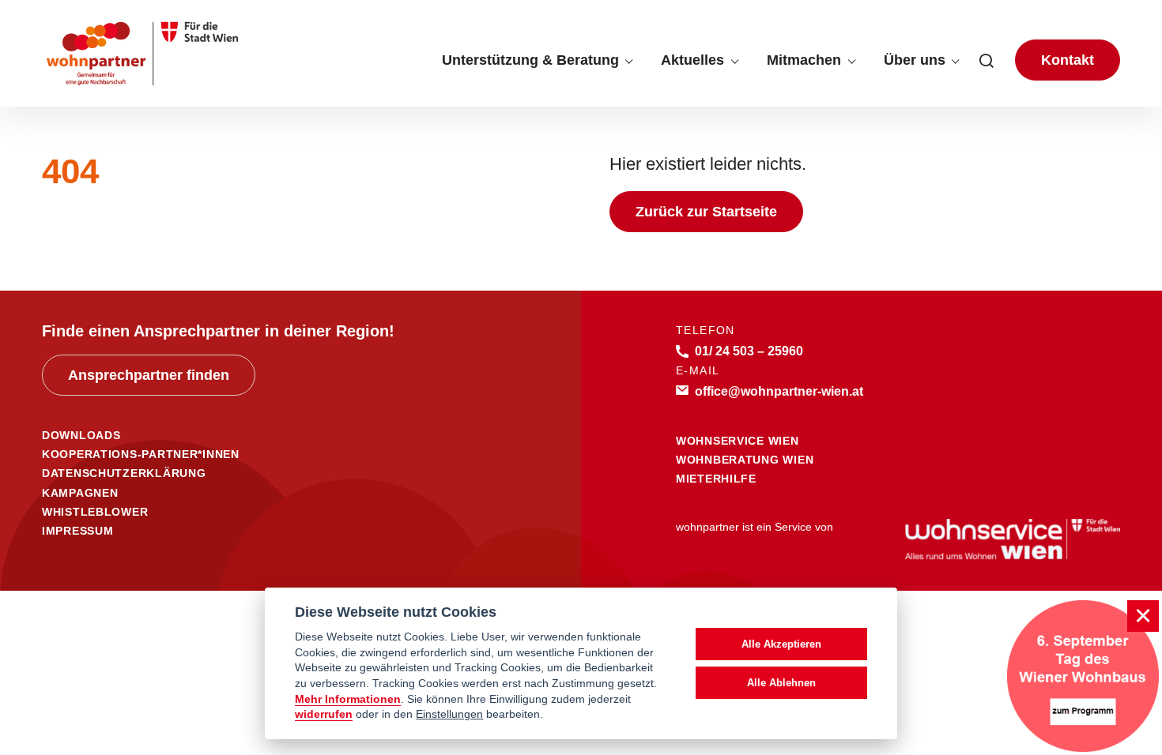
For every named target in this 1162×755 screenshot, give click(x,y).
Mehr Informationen (348, 699)
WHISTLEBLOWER (95, 511)
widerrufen (324, 714)
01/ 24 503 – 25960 (749, 351)
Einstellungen (449, 714)
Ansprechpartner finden (148, 375)
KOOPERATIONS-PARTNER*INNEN (141, 454)
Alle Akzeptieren (781, 644)
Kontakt (1067, 60)
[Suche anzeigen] (986, 60)
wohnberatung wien (744, 459)
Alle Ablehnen (781, 683)
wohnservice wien (737, 440)
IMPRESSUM (77, 530)
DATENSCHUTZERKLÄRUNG (124, 473)
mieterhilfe (716, 478)
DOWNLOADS (81, 435)
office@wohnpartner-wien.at (779, 391)
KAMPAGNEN (80, 492)
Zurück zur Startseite (706, 212)
